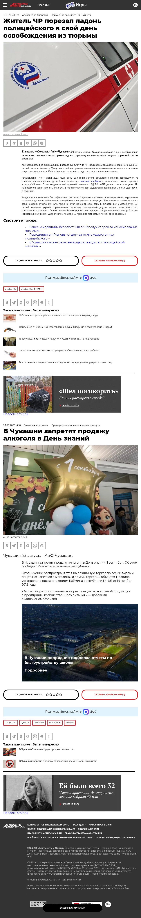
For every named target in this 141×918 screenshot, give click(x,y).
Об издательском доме (55, 825)
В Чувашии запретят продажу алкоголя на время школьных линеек (58, 761)
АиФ (25, 537)
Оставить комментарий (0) (110, 261)
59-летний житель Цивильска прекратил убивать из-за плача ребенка (59, 350)
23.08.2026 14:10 (12, 425)
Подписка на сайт (88, 829)
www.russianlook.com (15, 134)
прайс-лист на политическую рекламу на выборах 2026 (59, 837)
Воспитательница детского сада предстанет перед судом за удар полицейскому (65, 362)
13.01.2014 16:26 (11, 15)
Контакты (33, 825)
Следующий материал (72, 908)
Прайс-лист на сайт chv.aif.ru (44, 833)
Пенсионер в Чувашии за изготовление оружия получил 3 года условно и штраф (65, 327)
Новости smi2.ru (15, 414)
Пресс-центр (79, 825)
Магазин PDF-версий (100, 825)
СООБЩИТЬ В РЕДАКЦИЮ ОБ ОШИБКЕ (115, 837)
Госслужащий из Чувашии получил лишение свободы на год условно (59, 338)
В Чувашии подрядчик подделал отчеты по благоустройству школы (68, 660)
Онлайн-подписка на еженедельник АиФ (51, 829)
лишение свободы (90, 181)
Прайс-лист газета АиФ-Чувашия (83, 833)
